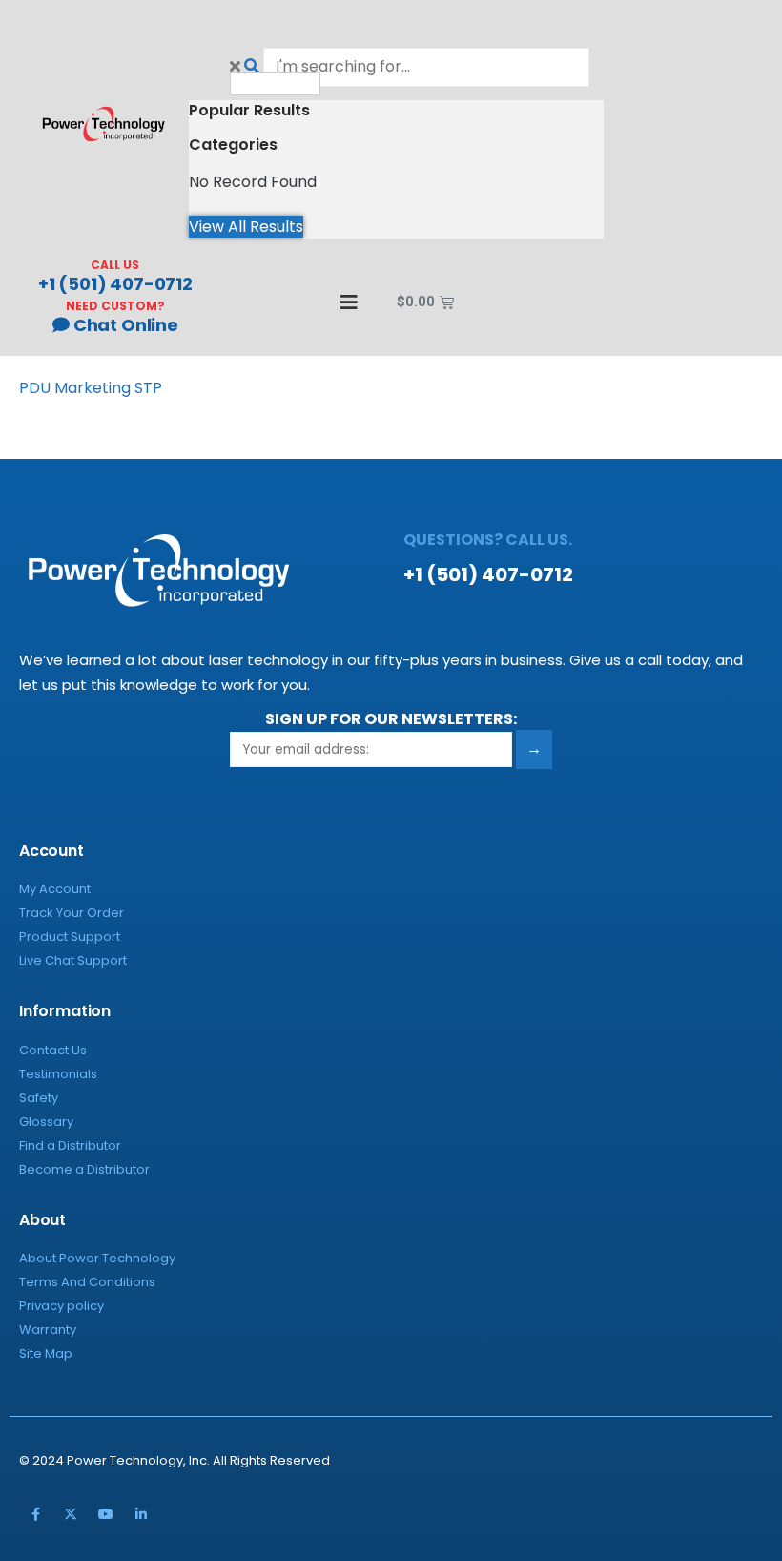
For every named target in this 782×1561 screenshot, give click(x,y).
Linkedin (141, 1514)
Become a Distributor (84, 1169)
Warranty (47, 1330)
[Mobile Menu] (340, 302)
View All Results (246, 227)
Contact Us (53, 1050)
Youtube (106, 1514)
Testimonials (58, 1074)
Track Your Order (71, 913)
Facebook (35, 1514)
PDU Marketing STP (90, 388)
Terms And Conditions (87, 1282)
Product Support (69, 936)
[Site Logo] (104, 123)
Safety (38, 1098)
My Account (55, 889)
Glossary (46, 1122)
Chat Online (124, 325)
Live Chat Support (73, 960)
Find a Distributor (70, 1145)
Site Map (45, 1353)
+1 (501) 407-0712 (115, 284)
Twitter (70, 1514)
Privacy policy (61, 1306)
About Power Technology (97, 1258)
